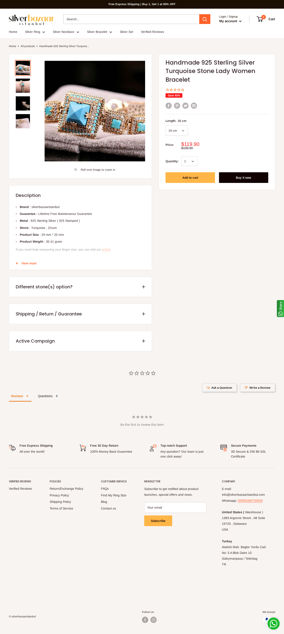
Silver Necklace (63, 32)
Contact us (108, 508)
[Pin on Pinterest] (177, 106)
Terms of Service (61, 508)
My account (228, 21)
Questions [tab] (45, 396)
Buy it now (243, 178)
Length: (176, 121)
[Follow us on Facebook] (145, 620)
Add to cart (190, 178)
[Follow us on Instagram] (153, 620)
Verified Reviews (152, 32)
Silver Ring (32, 32)
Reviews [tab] (17, 396)
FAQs (105, 488)
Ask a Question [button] (221, 388)
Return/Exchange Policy (66, 488)
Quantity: (172, 161)
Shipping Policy (60, 501)
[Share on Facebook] (169, 106)
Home (13, 32)
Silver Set (126, 32)
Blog (104, 501)
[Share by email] (194, 106)
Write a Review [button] (259, 388)
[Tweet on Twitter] (185, 106)
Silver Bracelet (97, 32)
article (106, 249)
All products (28, 46)
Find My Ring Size (113, 495)
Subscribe (158, 521)
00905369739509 (250, 500)
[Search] (204, 19)
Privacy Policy (59, 495)
